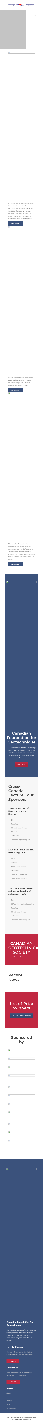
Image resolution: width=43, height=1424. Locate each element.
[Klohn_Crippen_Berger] (21, 1107)
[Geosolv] (21, 1070)
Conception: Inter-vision (23, 1420)
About (8, 1393)
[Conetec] (21, 1062)
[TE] (21, 1144)
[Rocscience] (21, 1127)
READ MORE (21, 765)
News (8, 1404)
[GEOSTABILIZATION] (21, 1079)
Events (8, 1397)
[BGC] (21, 1053)
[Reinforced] (21, 1115)
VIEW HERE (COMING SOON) (21, 1016)
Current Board (11, 1408)
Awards (9, 1401)
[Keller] (21, 1098)
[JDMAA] (21, 1090)
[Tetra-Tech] (21, 1135)
